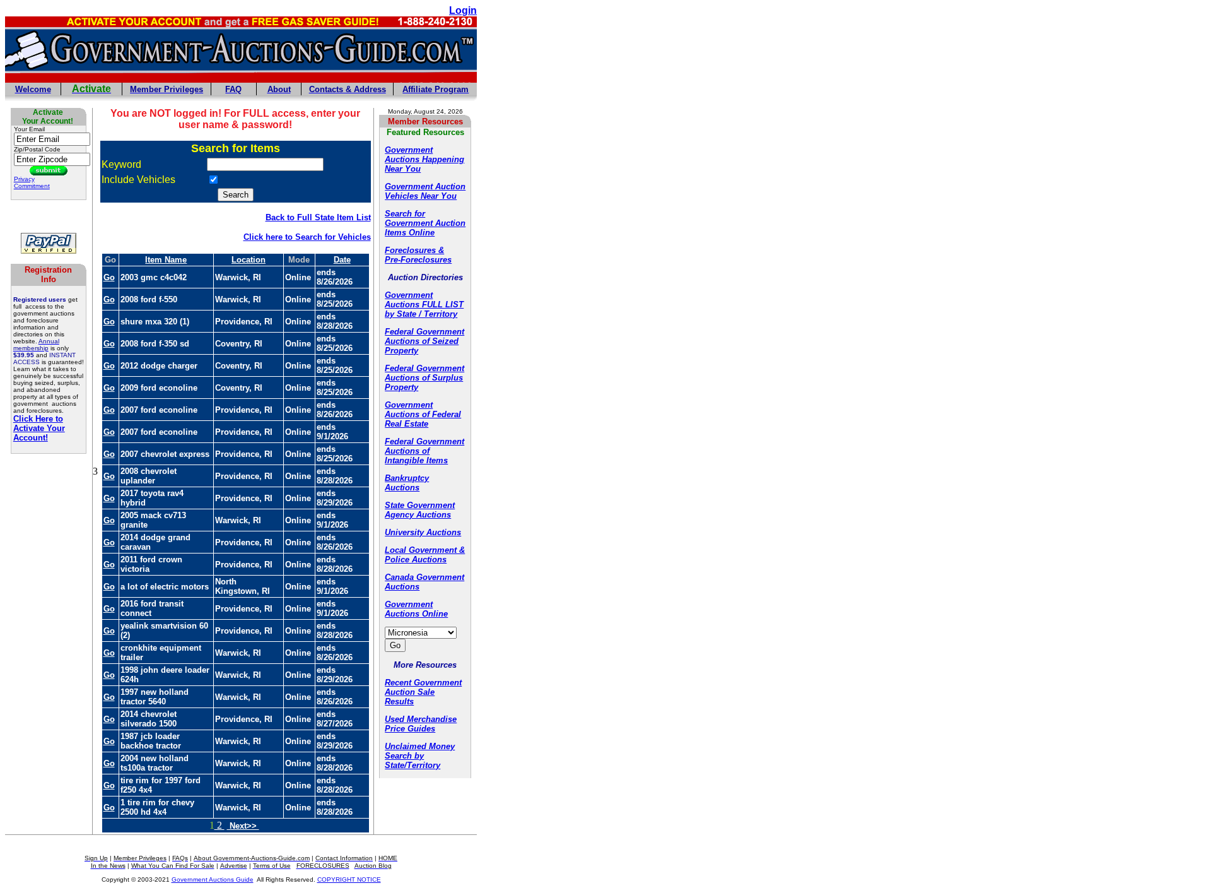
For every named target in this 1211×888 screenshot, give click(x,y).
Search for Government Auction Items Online (425, 223)
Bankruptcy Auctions (407, 482)
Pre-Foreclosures (418, 259)
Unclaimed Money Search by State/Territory (420, 756)
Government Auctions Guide (213, 879)
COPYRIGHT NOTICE (349, 879)
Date (342, 259)
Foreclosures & (414, 250)
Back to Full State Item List (318, 217)
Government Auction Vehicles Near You (425, 191)
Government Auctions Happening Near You (424, 159)
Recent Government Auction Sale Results (423, 692)
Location (248, 259)
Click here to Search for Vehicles (307, 237)
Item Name (166, 259)
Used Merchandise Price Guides (421, 723)
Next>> (243, 826)
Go (109, 277)
